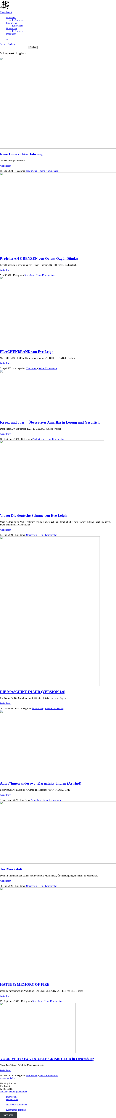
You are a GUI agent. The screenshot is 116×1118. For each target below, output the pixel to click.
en (7, 39)
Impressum (11, 1096)
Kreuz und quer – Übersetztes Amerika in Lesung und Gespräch (50, 422)
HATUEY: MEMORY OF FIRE (24, 984)
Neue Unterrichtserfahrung (21, 154)
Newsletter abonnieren (16, 1104)
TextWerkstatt (11, 869)
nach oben (8, 1115)
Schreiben (29, 275)
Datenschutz (12, 1099)
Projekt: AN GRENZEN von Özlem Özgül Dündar (39, 258)
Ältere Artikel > (7, 1078)
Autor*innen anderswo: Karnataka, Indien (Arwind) (40, 783)
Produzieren (31, 171)
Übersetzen (31, 368)
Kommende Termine (16, 1109)
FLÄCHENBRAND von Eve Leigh (26, 352)
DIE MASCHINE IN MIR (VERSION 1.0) (32, 692)
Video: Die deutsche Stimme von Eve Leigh (33, 515)
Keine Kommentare (48, 171)
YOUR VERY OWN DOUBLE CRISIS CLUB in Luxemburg (47, 1059)
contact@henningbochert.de (13, 1091)
